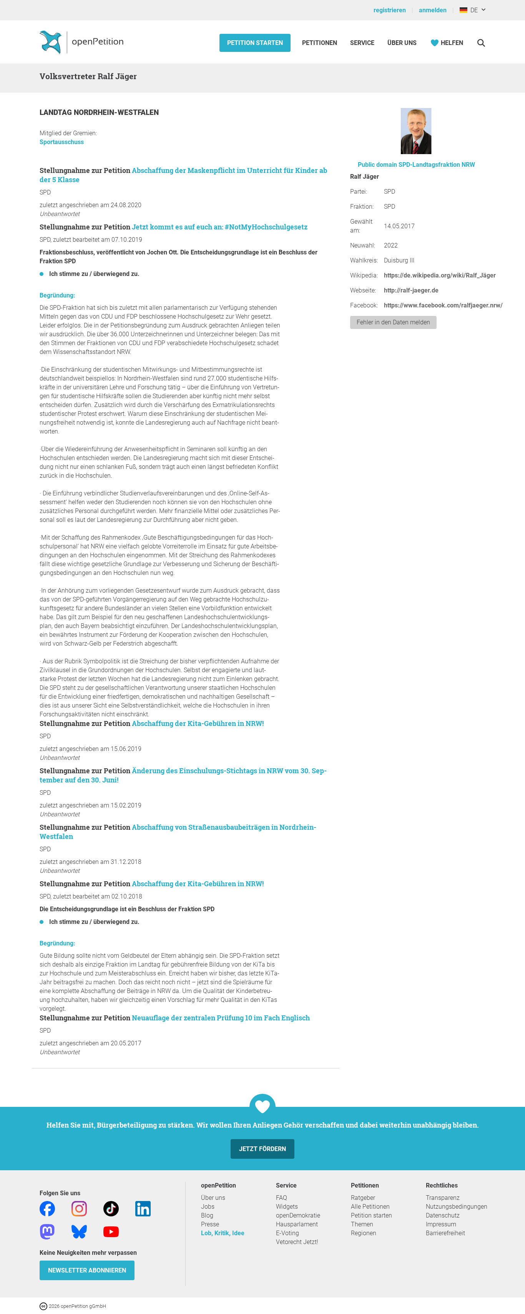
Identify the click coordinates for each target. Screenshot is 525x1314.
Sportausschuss (62, 142)
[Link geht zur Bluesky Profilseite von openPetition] (79, 1231)
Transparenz (443, 1197)
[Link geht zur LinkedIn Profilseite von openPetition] (143, 1208)
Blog (207, 1215)
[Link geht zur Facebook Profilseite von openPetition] (47, 1208)
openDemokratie (298, 1215)
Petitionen (320, 43)
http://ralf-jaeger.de (411, 290)
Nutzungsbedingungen (456, 1206)
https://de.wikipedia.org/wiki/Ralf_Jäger (440, 275)
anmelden (433, 10)
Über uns (213, 1197)
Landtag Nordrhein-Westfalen (99, 112)
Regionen (363, 1233)
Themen (362, 1224)
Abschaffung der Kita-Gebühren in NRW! (198, 723)
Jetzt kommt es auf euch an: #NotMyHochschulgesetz (219, 226)
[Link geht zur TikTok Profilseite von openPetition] (111, 1208)
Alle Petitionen (370, 1206)
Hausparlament (297, 1224)
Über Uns (402, 43)
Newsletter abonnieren (87, 1270)
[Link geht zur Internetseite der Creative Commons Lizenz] (44, 1305)
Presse (210, 1224)
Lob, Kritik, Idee (222, 1233)
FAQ (281, 1197)
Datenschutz (443, 1215)
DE (472, 10)
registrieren (390, 10)
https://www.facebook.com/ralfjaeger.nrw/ (443, 305)
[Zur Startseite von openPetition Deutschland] (82, 42)
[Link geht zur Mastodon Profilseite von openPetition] (47, 1231)
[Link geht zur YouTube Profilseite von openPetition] (111, 1231)
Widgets (287, 1206)
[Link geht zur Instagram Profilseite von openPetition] (79, 1208)
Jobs (207, 1206)
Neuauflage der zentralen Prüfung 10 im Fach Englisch (221, 1017)
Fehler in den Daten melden (393, 322)
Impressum (441, 1224)
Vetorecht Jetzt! (297, 1242)
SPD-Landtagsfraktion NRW (437, 164)
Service (362, 43)
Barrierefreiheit (445, 1233)
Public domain (377, 164)
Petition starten (255, 43)
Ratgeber (363, 1197)
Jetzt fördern (262, 1149)
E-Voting (287, 1233)
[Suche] (481, 42)
